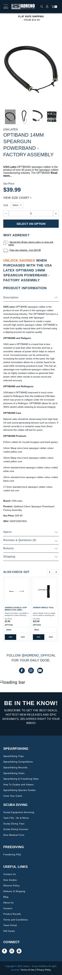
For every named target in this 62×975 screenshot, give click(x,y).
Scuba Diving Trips (13, 823)
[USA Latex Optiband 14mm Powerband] (31, 69)
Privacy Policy (44, 969)
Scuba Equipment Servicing (18, 812)
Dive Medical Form (13, 835)
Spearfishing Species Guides (19, 790)
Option (9, 625)
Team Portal (10, 925)
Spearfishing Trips (13, 756)
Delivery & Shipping (14, 891)
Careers (7, 908)
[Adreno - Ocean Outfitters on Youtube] (19, 951)
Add (10, 637)
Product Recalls (12, 914)
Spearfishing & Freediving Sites (21, 778)
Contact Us (9, 874)
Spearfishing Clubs (13, 773)
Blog (5, 897)
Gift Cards (9, 931)
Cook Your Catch (12, 796)
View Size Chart (16, 197)
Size (5, 205)
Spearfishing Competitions (18, 761)
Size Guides (10, 880)
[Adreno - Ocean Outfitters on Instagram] (11, 951)
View (23, 637)
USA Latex (10, 129)
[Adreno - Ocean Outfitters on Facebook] (4, 951)
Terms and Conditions (15, 919)
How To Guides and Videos (18, 784)
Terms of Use (28, 969)
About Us (8, 902)
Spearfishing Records (15, 767)
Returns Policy (11, 885)
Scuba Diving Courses (15, 829)
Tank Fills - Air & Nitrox (16, 818)
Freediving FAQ (12, 854)
